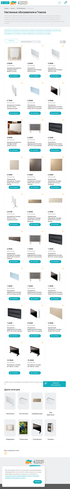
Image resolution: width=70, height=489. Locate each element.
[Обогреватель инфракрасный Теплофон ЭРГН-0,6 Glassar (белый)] (14, 277)
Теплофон (47, 33)
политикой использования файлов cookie (18, 476)
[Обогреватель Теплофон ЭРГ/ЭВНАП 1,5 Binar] (35, 351)
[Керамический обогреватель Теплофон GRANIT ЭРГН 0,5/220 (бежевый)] (55, 165)
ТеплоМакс (18, 33)
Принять (38, 482)
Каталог (7, 2)
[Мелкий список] (64, 41)
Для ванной (17, 30)
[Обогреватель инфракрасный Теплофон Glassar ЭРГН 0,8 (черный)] (35, 314)
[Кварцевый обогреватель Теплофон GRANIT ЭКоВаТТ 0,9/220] (14, 128)
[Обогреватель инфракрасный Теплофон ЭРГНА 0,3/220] (35, 54)
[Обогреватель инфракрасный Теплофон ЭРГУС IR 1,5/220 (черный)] (55, 240)
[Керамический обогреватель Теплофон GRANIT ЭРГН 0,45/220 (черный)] (14, 240)
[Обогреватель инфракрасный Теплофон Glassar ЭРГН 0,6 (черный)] (55, 277)
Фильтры (11, 40)
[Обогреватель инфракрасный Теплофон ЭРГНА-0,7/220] (55, 54)
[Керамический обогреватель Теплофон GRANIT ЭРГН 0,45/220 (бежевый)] (35, 203)
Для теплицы (56, 30)
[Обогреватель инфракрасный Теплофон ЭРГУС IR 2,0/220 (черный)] (14, 314)
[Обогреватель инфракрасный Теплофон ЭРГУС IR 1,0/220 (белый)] (35, 128)
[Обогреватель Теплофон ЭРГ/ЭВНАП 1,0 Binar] (14, 351)
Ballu (42, 33)
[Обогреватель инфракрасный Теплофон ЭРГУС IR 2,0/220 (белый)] (35, 277)
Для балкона (8, 30)
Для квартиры (47, 30)
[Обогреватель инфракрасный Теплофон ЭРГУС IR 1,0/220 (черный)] (55, 128)
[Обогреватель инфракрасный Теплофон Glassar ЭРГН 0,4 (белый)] (35, 91)
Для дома (39, 30)
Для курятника (9, 33)
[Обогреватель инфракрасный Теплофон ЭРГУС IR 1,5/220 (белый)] (35, 240)
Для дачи (32, 30)
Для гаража (25, 30)
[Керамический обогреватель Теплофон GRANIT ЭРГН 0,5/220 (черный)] (35, 165)
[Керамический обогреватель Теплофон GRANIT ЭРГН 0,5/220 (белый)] (14, 165)
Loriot (37, 33)
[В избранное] (22, 45)
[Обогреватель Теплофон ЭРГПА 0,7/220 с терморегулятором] (14, 203)
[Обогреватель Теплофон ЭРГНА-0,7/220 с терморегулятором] (14, 91)
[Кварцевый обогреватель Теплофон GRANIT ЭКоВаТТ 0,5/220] (14, 54)
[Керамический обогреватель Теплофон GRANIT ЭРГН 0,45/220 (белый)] (55, 203)
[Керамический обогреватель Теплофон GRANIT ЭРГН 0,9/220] (55, 314)
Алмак (24, 33)
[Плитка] (61, 41)
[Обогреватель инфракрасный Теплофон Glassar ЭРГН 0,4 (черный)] (55, 91)
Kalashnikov (31, 33)
